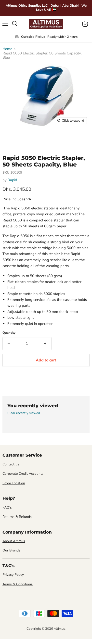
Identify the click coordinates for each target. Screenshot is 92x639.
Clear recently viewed (23, 413)
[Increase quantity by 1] (45, 343)
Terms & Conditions (17, 584)
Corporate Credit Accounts (22, 473)
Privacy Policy (13, 574)
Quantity (8, 333)
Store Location (13, 483)
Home (7, 49)
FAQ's (7, 507)
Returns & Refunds (17, 516)
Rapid (12, 180)
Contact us (10, 464)
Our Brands (11, 550)
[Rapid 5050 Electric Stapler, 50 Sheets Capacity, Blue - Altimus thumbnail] (10, 138)
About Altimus (13, 541)
